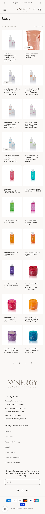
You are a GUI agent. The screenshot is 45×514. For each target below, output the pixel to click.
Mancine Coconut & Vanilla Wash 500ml (33, 190)
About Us (8, 432)
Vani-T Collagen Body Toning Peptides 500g (31, 55)
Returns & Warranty (12, 463)
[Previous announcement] (4, 3)
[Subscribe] (37, 482)
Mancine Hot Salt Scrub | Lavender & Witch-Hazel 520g (11, 350)
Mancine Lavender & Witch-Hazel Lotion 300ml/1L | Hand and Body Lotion (12, 91)
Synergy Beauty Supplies (25, 508)
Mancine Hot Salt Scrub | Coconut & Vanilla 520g (32, 350)
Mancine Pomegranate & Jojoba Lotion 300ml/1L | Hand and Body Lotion (10, 57)
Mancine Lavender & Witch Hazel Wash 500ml (12, 285)
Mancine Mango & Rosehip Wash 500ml (11, 254)
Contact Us (9, 437)
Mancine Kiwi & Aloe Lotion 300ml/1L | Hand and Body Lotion (32, 158)
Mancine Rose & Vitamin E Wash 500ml (31, 222)
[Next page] (38, 363)
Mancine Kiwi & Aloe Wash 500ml (11, 221)
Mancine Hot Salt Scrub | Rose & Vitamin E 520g (10, 319)
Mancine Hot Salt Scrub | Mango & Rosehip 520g (31, 319)
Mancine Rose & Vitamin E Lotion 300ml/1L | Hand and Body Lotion (31, 125)
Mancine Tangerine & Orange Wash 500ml (32, 254)
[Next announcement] (40, 3)
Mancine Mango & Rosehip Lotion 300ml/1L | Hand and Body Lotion (32, 91)
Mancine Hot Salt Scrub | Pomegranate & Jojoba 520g (31, 286)
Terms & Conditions (12, 458)
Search (7, 447)
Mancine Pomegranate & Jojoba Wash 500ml (12, 191)
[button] (4, 9)
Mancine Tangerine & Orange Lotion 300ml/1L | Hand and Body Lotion (11, 125)
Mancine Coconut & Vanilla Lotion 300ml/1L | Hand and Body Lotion (11, 158)
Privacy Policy (10, 452)
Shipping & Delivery (12, 442)
